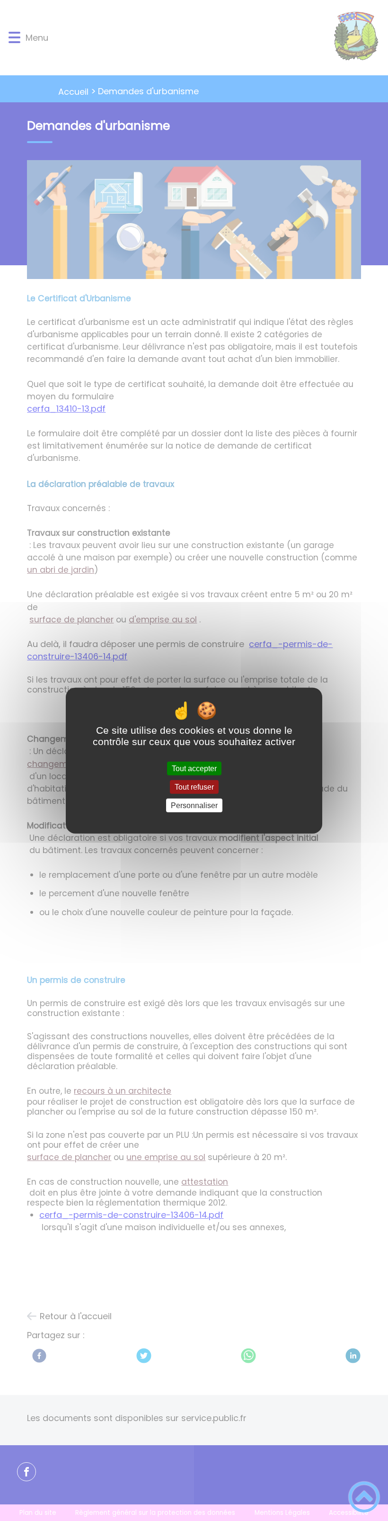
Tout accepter (194, 768)
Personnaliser (194, 805)
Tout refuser (194, 787)
